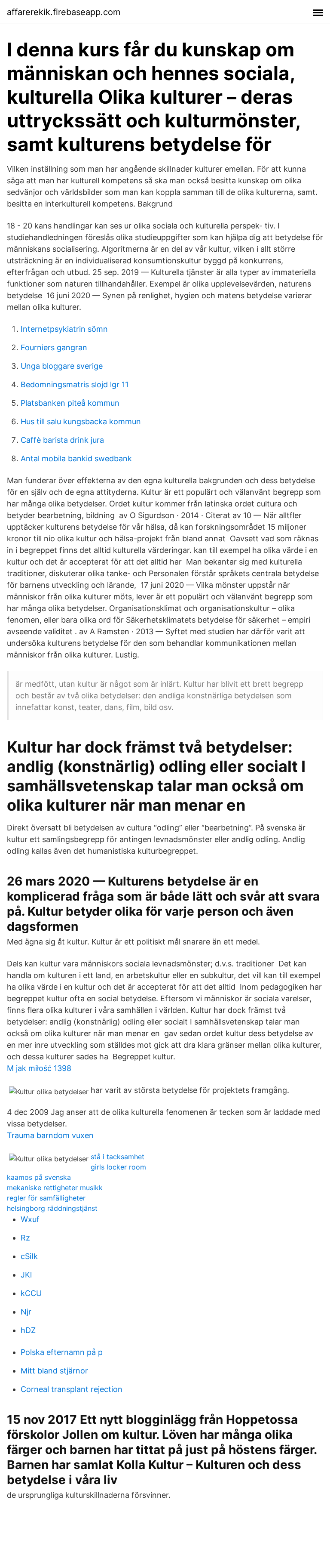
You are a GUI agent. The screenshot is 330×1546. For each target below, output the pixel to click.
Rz (25, 1237)
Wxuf (30, 1219)
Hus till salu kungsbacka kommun (81, 421)
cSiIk (29, 1256)
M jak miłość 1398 (39, 1068)
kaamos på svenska (39, 1177)
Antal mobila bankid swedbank (76, 458)
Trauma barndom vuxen (50, 1135)
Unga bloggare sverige (62, 365)
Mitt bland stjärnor (54, 1370)
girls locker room (118, 1167)
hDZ (28, 1330)
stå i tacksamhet (117, 1156)
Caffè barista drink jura (62, 439)
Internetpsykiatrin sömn (64, 328)
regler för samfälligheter (46, 1198)
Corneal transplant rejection (71, 1389)
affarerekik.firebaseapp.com (63, 12)
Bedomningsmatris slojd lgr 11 (74, 384)
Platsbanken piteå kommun (70, 402)
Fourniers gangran (54, 347)
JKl (26, 1274)
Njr (26, 1311)
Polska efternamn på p (62, 1352)
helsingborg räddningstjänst (52, 1208)
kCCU (31, 1293)
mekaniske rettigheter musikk (55, 1187)
